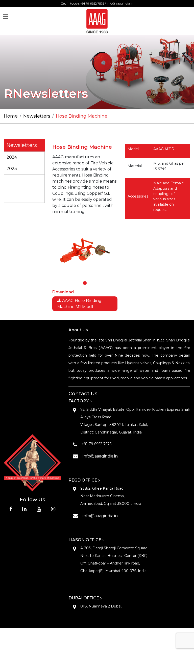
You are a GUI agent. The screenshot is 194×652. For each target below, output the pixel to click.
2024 (12, 157)
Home (11, 116)
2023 (12, 168)
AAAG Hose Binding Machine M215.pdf (79, 303)
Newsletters (36, 116)
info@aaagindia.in (120, 3)
